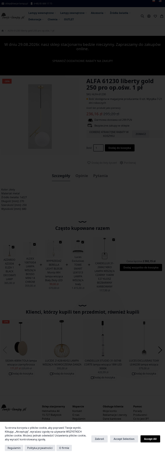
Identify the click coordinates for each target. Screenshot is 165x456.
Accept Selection (124, 439)
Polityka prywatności (40, 448)
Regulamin (14, 448)
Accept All (150, 439)
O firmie (64, 448)
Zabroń (99, 439)
